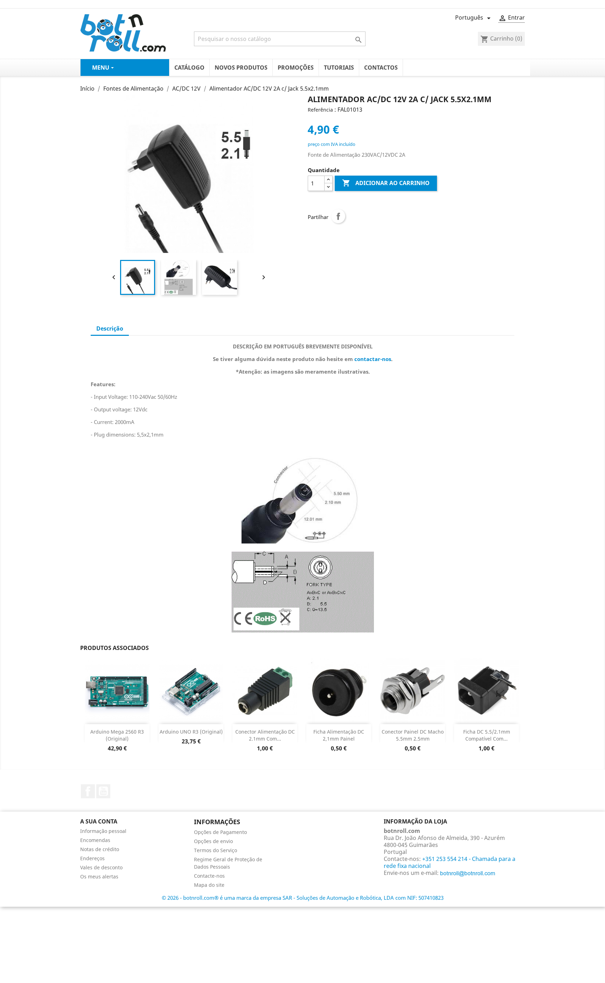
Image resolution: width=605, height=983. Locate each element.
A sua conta (98, 821)
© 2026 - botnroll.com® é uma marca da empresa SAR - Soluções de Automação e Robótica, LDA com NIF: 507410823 (303, 897)
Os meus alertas (99, 876)
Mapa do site (209, 885)
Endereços (92, 858)
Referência (320, 109)
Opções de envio (213, 841)
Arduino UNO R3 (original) (191, 731)
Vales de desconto (101, 867)
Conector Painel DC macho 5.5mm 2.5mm (413, 735)
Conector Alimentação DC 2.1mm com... (265, 735)
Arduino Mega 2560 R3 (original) (117, 735)
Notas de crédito (99, 849)
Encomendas (95, 840)
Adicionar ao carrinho (386, 183)
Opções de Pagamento (220, 832)
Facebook (88, 791)
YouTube (103, 791)
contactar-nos (372, 358)
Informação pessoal (103, 831)
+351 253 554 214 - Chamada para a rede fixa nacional (449, 862)
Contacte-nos (209, 875)
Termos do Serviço (215, 850)
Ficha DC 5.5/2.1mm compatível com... (486, 735)
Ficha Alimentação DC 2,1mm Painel (338, 735)
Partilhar (338, 216)
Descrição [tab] (109, 328)
